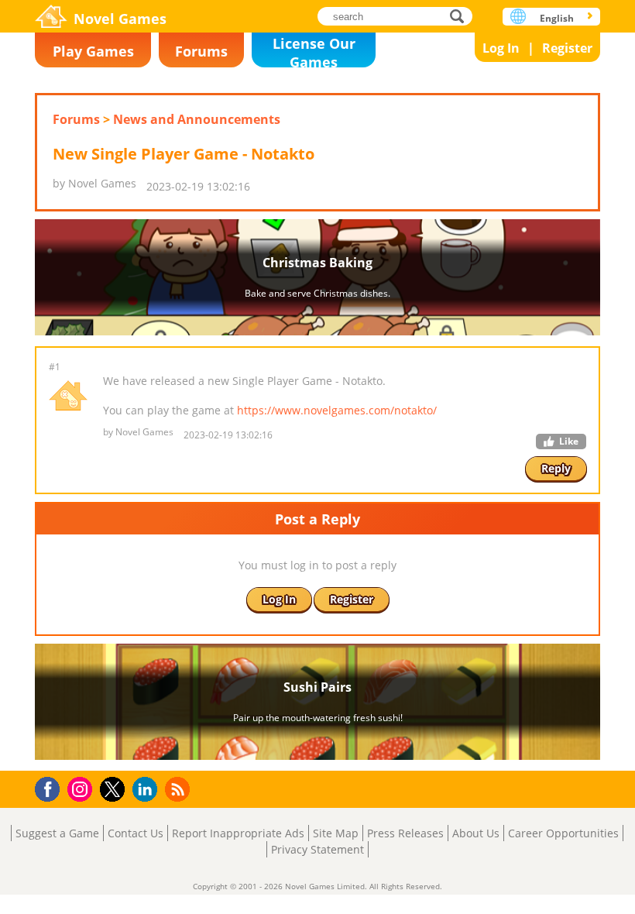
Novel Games (120, 18)
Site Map (336, 833)
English (557, 18)
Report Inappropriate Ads (238, 833)
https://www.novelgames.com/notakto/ (337, 410)
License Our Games (314, 50)
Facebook (51, 787)
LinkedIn (147, 789)
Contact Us (135, 833)
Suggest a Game (57, 833)
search (461, 15)
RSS (179, 788)
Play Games (93, 51)
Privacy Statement (317, 849)
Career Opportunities (563, 833)
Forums (201, 51)
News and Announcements (196, 119)
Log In (501, 48)
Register (567, 48)
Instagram (82, 788)
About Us (475, 833)
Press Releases (405, 833)
